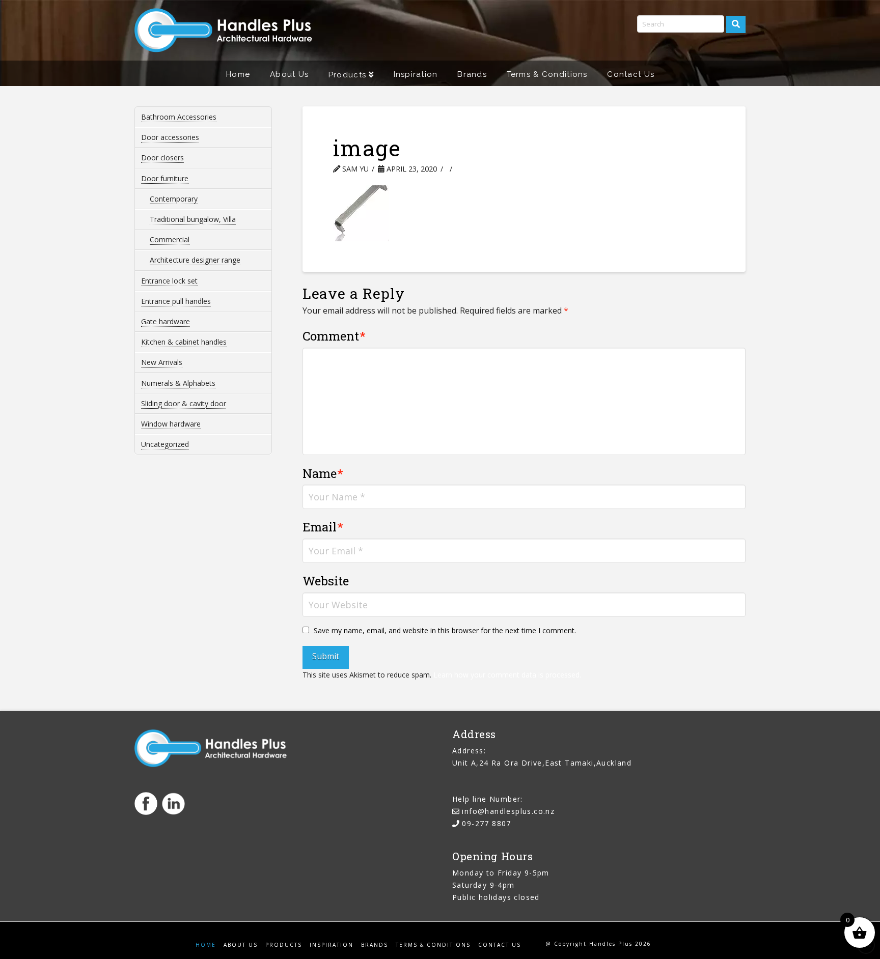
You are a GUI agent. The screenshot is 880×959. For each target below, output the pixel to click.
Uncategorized (165, 444)
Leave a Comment (500, 169)
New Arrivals (161, 362)
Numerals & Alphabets (178, 383)
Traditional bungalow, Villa (193, 219)
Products (283, 945)
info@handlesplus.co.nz (508, 811)
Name (323, 473)
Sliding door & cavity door (183, 403)
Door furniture (164, 178)
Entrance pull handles (176, 301)
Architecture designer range (195, 260)
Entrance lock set (169, 281)
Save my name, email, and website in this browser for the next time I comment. (445, 630)
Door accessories (170, 137)
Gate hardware (165, 321)
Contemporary (174, 199)
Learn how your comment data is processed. (507, 675)
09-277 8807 (486, 823)
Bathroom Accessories (178, 117)
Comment (334, 336)
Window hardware (171, 424)
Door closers (162, 157)
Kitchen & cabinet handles (184, 342)
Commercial (169, 239)
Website (325, 581)
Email (323, 527)
